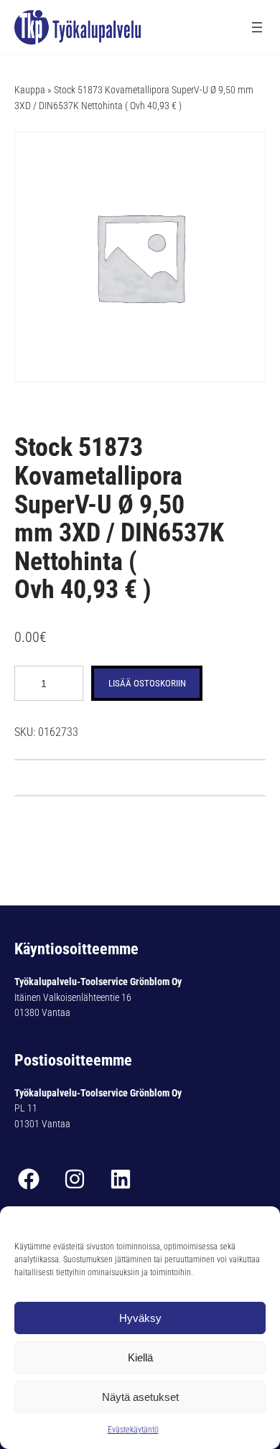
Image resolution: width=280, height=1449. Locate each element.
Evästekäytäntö (133, 1430)
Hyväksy (140, 1318)
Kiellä (140, 1357)
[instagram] (74, 1179)
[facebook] (28, 1179)
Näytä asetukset (140, 1397)
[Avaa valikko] (257, 27)
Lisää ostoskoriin (147, 683)
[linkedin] (120, 1179)
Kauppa (29, 89)
